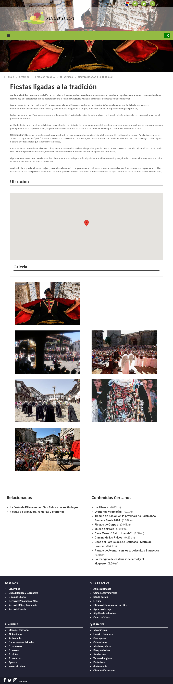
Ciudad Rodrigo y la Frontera (23, 593)
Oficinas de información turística (110, 605)
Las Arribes (14, 589)
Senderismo (99, 654)
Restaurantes (15, 638)
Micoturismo (100, 630)
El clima (97, 601)
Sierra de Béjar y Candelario (23, 605)
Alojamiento (15, 634)
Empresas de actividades (21, 642)
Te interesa (66, 77)
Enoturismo (99, 662)
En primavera (15, 646)
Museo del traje (104, 529)
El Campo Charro (17, 597)
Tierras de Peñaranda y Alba (23, 601)
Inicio (10, 77)
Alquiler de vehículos (104, 613)
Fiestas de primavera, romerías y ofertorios (37, 511)
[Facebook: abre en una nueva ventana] (135, 3)
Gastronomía (100, 666)
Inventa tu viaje (17, 666)
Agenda (13, 662)
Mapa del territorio (19, 630)
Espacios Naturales (103, 634)
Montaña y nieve (102, 646)
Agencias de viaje (102, 609)
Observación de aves (104, 671)
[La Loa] (48, 304)
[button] (86, 223)
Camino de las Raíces (108, 537)
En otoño (13, 654)
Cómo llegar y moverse (105, 593)
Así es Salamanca (102, 589)
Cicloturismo (100, 642)
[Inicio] (47, 17)
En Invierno (14, 658)
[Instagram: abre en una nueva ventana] (152, 3)
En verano (14, 650)
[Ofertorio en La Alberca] (48, 401)
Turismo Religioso (102, 658)
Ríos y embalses (101, 650)
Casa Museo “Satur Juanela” (113, 533)
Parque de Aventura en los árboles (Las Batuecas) (127, 550)
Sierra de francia (44, 77)
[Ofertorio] (125, 401)
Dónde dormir (100, 597)
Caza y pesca (99, 638)
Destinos (24, 77)
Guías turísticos (101, 617)
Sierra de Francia (17, 609)
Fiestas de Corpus (106, 524)
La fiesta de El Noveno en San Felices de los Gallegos (44, 507)
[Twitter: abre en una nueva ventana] (143, 3)
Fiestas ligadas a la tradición (95, 77)
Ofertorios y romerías (108, 511)
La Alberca (101, 507)
